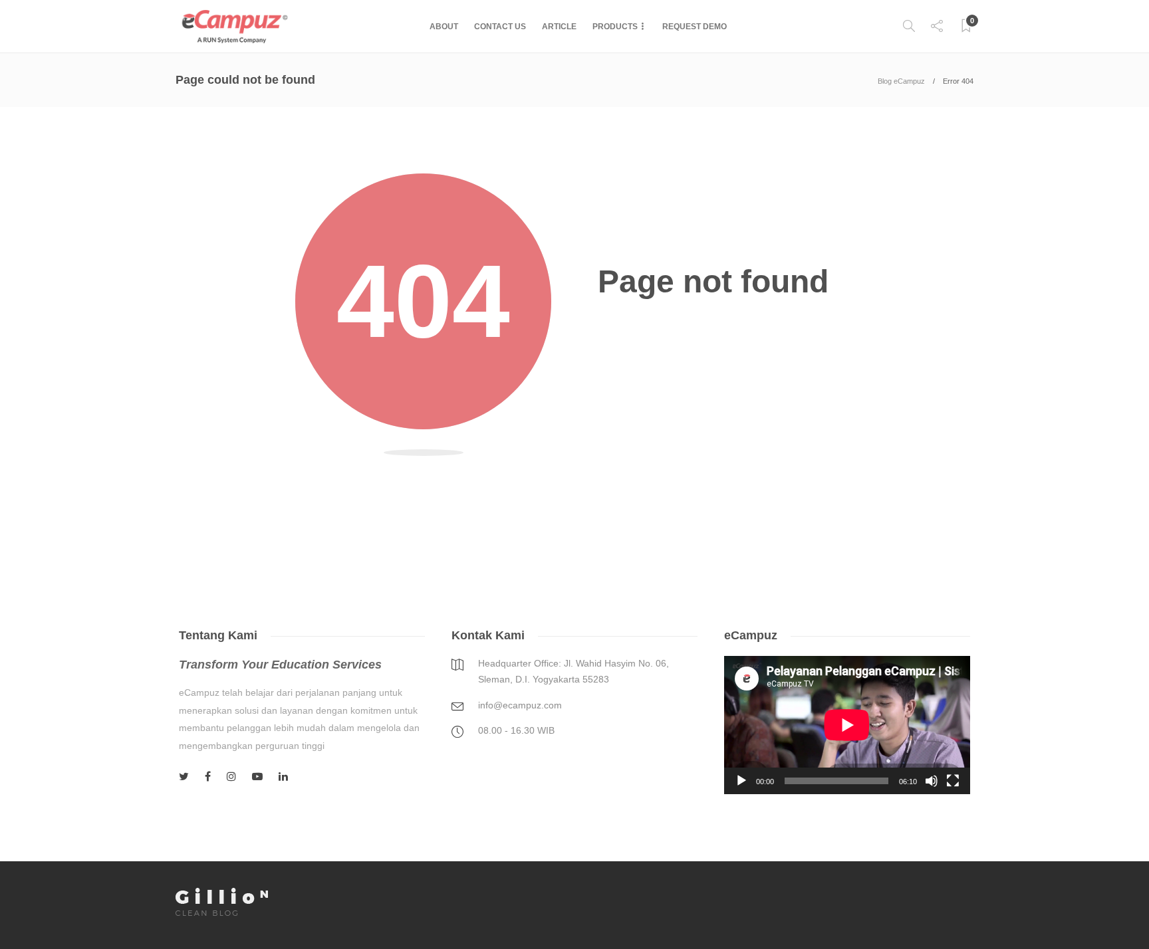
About (444, 26)
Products (615, 26)
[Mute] (931, 781)
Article (559, 26)
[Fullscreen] (952, 781)
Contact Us (500, 26)
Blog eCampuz (901, 81)
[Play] (741, 781)
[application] (847, 725)
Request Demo (694, 26)
